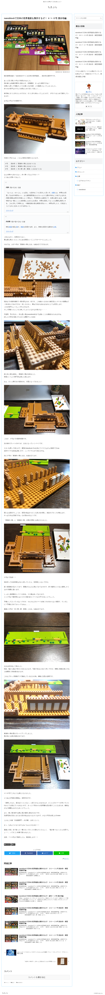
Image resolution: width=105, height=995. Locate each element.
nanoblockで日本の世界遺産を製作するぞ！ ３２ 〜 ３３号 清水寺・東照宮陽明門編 (88, 64)
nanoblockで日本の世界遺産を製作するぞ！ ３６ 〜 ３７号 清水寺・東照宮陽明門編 (88, 44)
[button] (101, 18)
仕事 (78, 176)
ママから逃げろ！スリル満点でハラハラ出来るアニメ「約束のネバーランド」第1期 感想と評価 (88, 73)
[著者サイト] (86, 106)
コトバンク (9, 210)
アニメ (79, 167)
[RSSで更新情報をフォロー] (91, 106)
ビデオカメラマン (85, 181)
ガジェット (81, 172)
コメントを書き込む (37, 977)
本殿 (10, 227)
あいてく (89, 92)
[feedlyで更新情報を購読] (89, 106)
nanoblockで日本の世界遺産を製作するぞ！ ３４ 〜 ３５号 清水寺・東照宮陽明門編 (88, 54)
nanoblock (8, 844)
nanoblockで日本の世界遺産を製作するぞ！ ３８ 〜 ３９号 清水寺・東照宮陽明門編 (88, 35)
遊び (14, 844)
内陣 (53, 193)
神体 (22, 227)
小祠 (54, 227)
